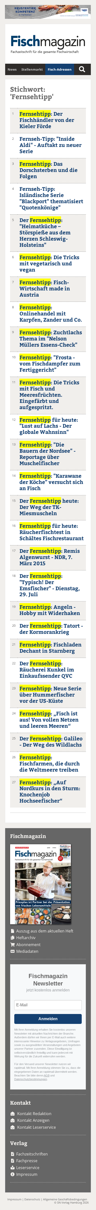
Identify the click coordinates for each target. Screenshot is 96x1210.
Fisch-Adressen (60, 69)
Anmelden (48, 1019)
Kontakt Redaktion (34, 1113)
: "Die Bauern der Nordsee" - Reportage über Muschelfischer (47, 454)
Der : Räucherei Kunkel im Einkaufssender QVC (46, 669)
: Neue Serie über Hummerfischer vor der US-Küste (50, 694)
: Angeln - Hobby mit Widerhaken (49, 610)
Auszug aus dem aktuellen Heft (44, 931)
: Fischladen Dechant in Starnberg (50, 647)
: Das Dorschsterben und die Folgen (48, 170)
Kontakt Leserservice (36, 1127)
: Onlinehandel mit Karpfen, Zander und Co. (50, 313)
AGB (46, 1075)
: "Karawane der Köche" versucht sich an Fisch (51, 482)
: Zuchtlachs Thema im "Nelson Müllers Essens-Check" (50, 338)
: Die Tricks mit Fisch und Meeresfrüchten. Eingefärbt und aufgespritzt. (49, 395)
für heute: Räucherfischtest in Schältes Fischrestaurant (51, 532)
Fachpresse (26, 1160)
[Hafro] (48, 17)
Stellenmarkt (32, 69)
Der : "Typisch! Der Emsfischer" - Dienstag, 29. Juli (49, 585)
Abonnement (28, 944)
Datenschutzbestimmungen (30, 1079)
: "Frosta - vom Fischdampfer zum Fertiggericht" (49, 363)
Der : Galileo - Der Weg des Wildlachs (50, 741)
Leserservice (27, 1167)
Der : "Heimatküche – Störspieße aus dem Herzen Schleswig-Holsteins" (45, 232)
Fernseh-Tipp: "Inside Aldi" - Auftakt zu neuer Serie (50, 145)
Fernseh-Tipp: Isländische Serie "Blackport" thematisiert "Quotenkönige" (51, 198)
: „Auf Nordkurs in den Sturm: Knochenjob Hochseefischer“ (49, 791)
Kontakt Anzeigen (33, 1120)
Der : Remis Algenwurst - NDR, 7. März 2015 (49, 557)
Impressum (26, 1174)
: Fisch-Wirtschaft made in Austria (44, 288)
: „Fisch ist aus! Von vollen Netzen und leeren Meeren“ (49, 719)
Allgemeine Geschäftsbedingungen (65, 1199)
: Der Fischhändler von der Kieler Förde (46, 120)
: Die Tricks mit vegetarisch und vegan (49, 263)
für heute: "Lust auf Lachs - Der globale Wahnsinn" (48, 426)
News (12, 69)
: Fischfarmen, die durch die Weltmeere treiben (49, 763)
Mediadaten (27, 951)
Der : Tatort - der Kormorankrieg (51, 628)
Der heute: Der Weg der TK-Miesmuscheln (49, 507)
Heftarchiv (25, 937)
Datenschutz (32, 1199)
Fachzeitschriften (32, 1154)
